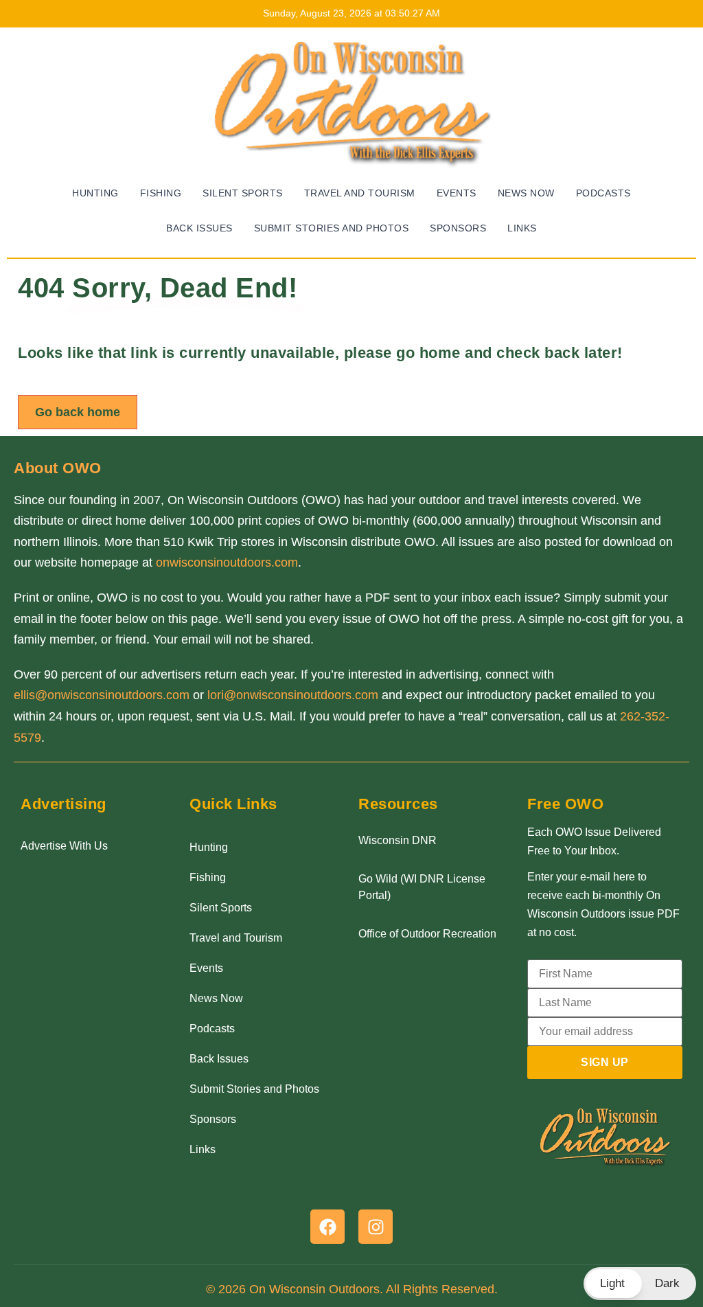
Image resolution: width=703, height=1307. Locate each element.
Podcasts (603, 193)
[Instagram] (375, 1226)
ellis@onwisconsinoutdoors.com (101, 695)
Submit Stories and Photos (331, 228)
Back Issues (199, 228)
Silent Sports (243, 193)
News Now (526, 193)
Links (522, 228)
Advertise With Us (64, 846)
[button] (640, 1283)
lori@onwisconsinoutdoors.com (292, 695)
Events (456, 193)
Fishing (161, 193)
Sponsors (458, 228)
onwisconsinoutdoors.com (227, 562)
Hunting (95, 193)
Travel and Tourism (359, 193)
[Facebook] (327, 1226)
